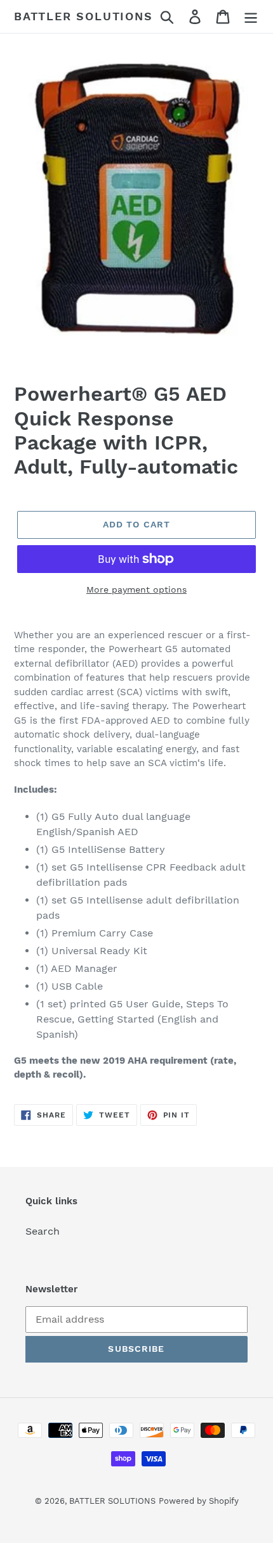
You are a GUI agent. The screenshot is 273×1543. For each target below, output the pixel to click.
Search (42, 1231)
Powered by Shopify (199, 1501)
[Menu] (251, 17)
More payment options (136, 589)
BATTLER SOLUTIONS (83, 16)
